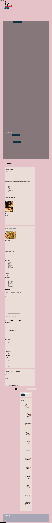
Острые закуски (28, 450)
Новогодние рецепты (27, 458)
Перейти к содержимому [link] (3, 0)
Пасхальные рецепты (27, 459)
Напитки (26, 452)
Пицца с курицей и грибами (13, 371)
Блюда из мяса (28, 412)
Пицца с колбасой (10, 351)
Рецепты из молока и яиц (28, 476)
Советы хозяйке (27, 496)
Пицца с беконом (10, 334)
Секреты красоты (27, 495)
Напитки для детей (28, 469)
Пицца (7, 273)
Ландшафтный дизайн (27, 503)
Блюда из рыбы (28, 416)
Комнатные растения (27, 502)
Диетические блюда (28, 493)
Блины (27, 407)
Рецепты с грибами (27, 478)
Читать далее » (9, 224)
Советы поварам (27, 487)
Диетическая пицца (10, 228)
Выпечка (26, 406)
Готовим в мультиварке (28, 423)
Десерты (26, 425)
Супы (27, 422)
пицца (10, 171)
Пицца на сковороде (11, 316)
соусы (27, 443)
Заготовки (26, 432)
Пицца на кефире (10, 197)
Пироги (27, 408)
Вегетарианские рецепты (28, 404)
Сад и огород (25, 501)
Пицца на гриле (9, 255)
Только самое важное (26, 505)
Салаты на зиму (28, 441)
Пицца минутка (9, 169)
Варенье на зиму (28, 435)
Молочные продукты (27, 451)
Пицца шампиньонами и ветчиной (14, 292)
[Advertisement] (26, 15)
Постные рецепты (27, 460)
